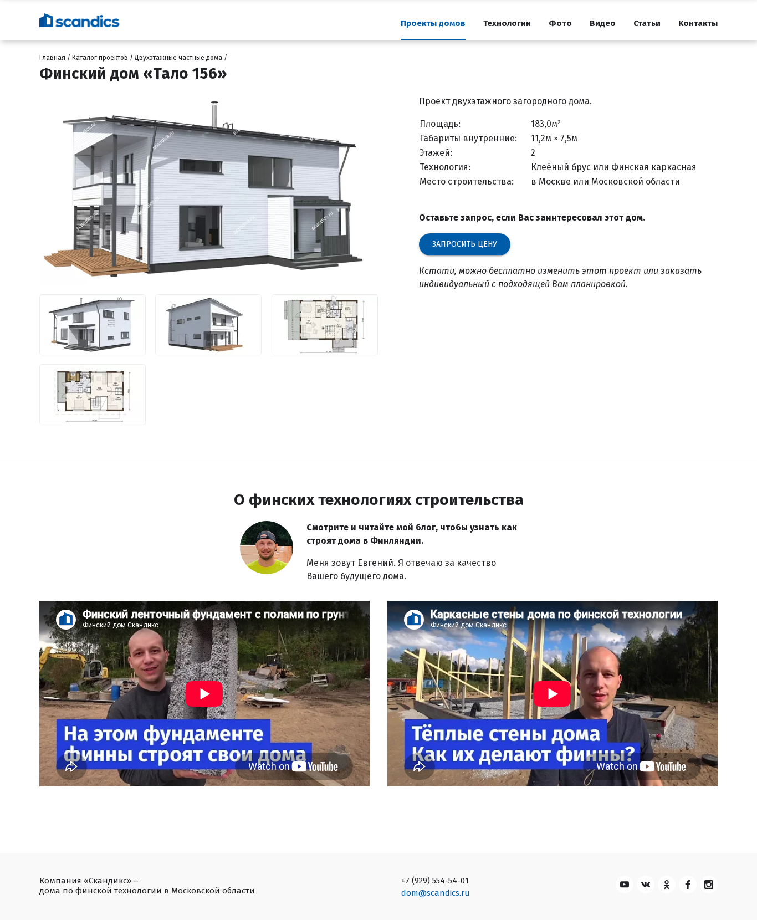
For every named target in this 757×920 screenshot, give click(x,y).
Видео (603, 23)
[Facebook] (688, 884)
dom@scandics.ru (435, 893)
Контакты (698, 23)
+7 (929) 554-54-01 (435, 881)
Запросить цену (464, 244)
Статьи (647, 23)
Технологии (507, 23)
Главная (52, 58)
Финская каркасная (654, 167)
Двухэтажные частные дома (178, 58)
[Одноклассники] (667, 884)
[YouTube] (624, 884)
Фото (560, 23)
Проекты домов (433, 23)
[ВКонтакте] (645, 884)
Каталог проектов (100, 58)
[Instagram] (709, 884)
